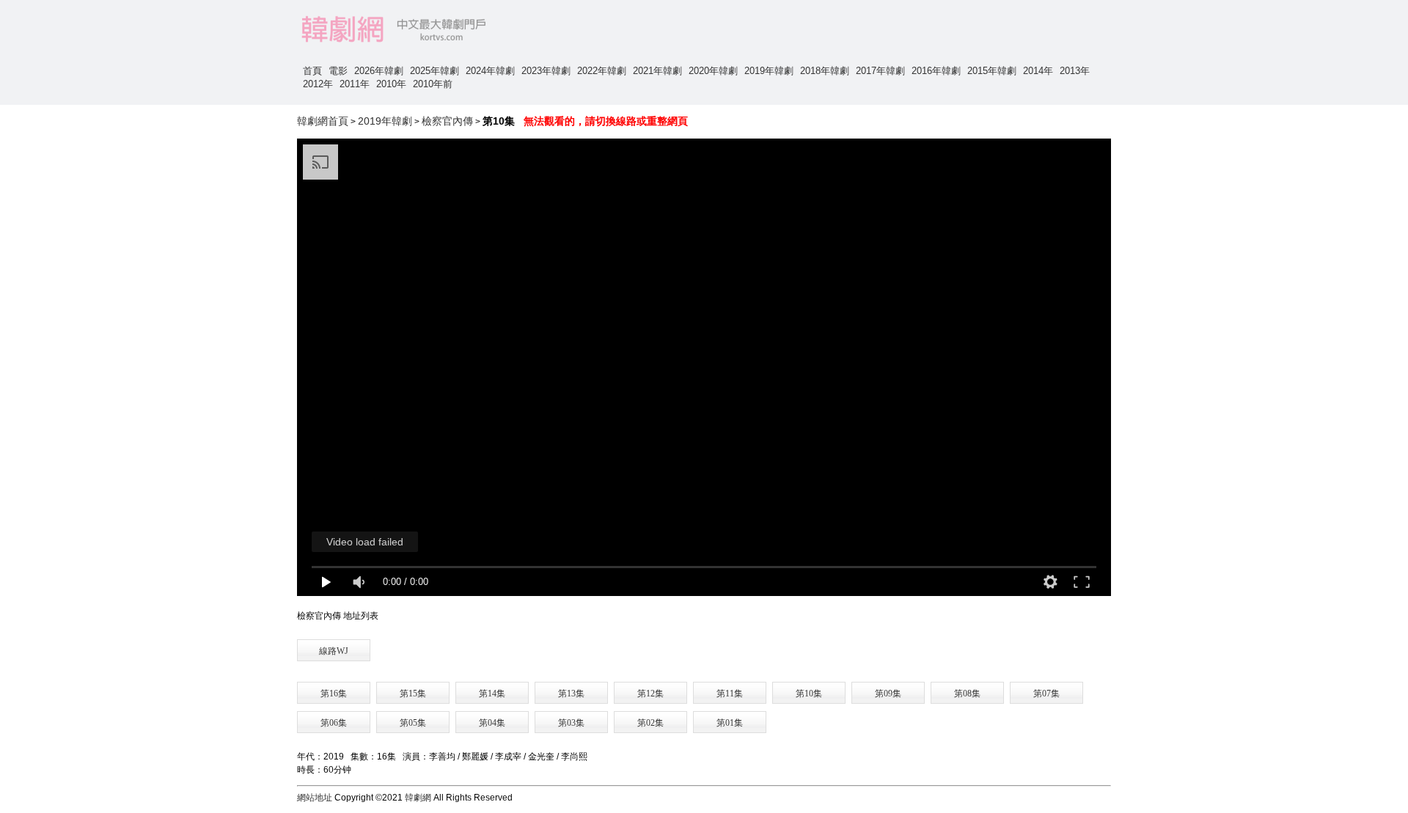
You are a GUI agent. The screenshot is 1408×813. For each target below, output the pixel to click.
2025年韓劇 (434, 70)
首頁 (312, 70)
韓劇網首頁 (322, 121)
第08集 (967, 693)
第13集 (571, 693)
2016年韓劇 (936, 70)
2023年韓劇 (546, 70)
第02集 (650, 723)
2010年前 (432, 83)
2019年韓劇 (768, 70)
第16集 (333, 693)
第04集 (492, 723)
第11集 (729, 693)
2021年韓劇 (657, 70)
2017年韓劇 (880, 70)
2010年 (391, 83)
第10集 (809, 693)
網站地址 (314, 797)
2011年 (355, 83)
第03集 (571, 723)
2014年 (1038, 70)
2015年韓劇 (991, 70)
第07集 (1046, 693)
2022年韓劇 (601, 70)
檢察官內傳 (447, 121)
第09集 (888, 693)
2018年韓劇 (824, 70)
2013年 (1075, 70)
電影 (338, 70)
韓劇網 (418, 797)
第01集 (729, 723)
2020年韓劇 (713, 70)
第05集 (413, 723)
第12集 (650, 693)
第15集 (413, 693)
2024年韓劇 (490, 70)
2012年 (318, 83)
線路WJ (333, 651)
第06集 (333, 723)
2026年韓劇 (378, 70)
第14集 (492, 693)
